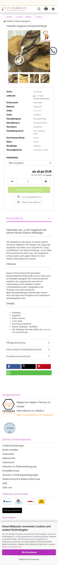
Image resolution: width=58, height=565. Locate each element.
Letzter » (39, 17)
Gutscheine (8, 454)
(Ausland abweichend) (41, 99)
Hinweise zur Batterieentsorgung (19, 466)
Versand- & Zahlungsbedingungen (20, 475)
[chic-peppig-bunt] (14, 9)
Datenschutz (8, 458)
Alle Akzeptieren (29, 552)
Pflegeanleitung (15, 342)
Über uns (7, 487)
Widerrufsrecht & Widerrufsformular (21, 479)
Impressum (8, 462)
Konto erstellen (10, 449)
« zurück (19, 17)
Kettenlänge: (12, 157)
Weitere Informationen (29, 559)
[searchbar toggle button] (39, 9)
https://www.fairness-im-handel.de (34, 415)
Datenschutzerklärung (11, 547)
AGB (4, 483)
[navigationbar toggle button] (53, 9)
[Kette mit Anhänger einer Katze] (29, 51)
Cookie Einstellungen (13, 445)
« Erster (8, 17)
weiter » (29, 17)
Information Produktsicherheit (24, 349)
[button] (12, 181)
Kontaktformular (10, 470)
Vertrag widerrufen (12, 510)
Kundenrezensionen (18, 356)
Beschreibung (14, 218)
